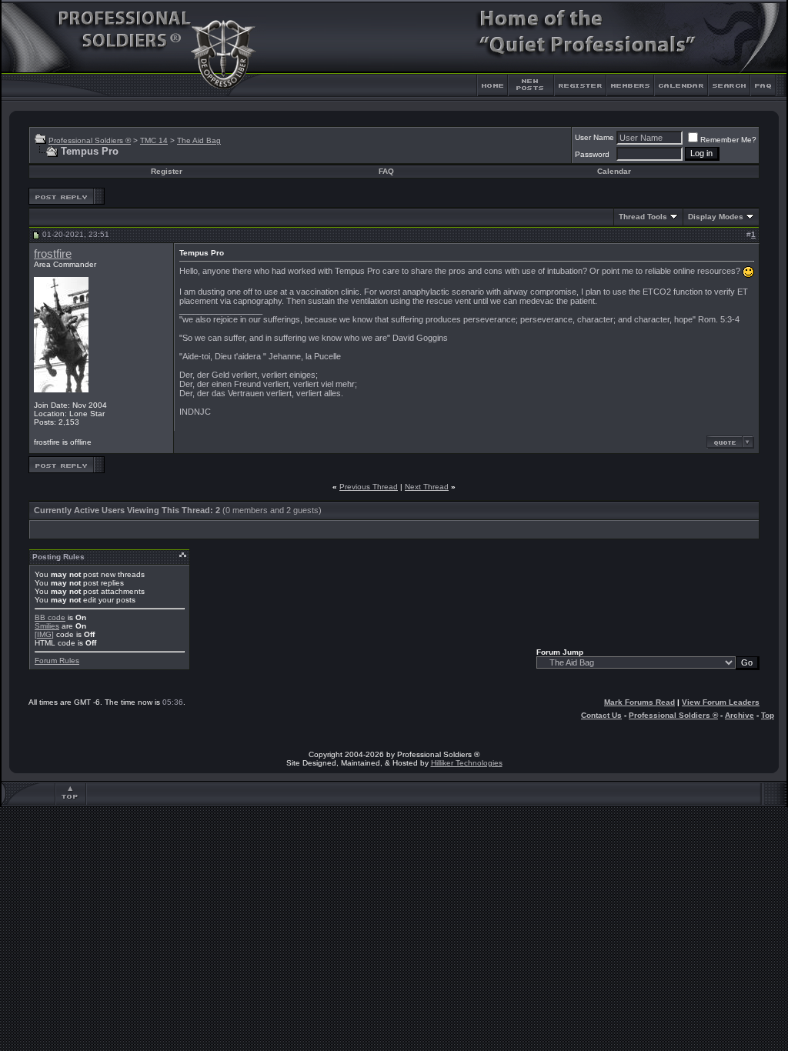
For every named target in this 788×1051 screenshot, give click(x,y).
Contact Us (601, 715)
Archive (739, 715)
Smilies (47, 626)
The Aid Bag (199, 140)
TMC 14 (154, 140)
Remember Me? (728, 139)
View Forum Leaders (721, 702)
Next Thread (427, 486)
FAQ (386, 171)
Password (592, 154)
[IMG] (44, 634)
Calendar (614, 171)
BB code (50, 617)
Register (166, 171)
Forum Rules (57, 660)
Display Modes (715, 216)
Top (767, 715)
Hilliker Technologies (467, 763)
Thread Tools (643, 216)
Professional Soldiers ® (89, 140)
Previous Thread (368, 486)
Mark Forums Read (639, 702)
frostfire (53, 254)
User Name (594, 137)
